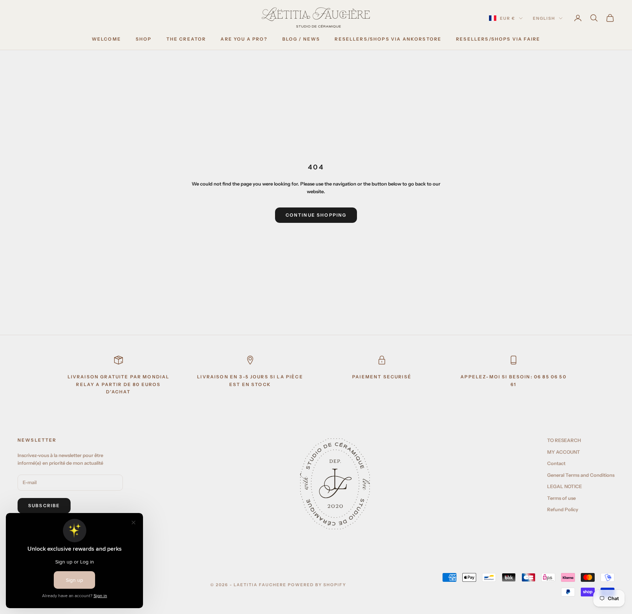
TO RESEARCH (564, 440)
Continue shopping (316, 215)
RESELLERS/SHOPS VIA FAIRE (498, 39)
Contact (556, 463)
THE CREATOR (186, 39)
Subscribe (44, 505)
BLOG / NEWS (301, 39)
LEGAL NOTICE (564, 486)
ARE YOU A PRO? (244, 39)
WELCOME (106, 39)
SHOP (144, 39)
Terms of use (561, 498)
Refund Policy (562, 509)
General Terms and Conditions (580, 475)
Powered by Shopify (317, 584)
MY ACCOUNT (563, 452)
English (544, 18)
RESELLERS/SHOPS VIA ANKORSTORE (388, 39)
